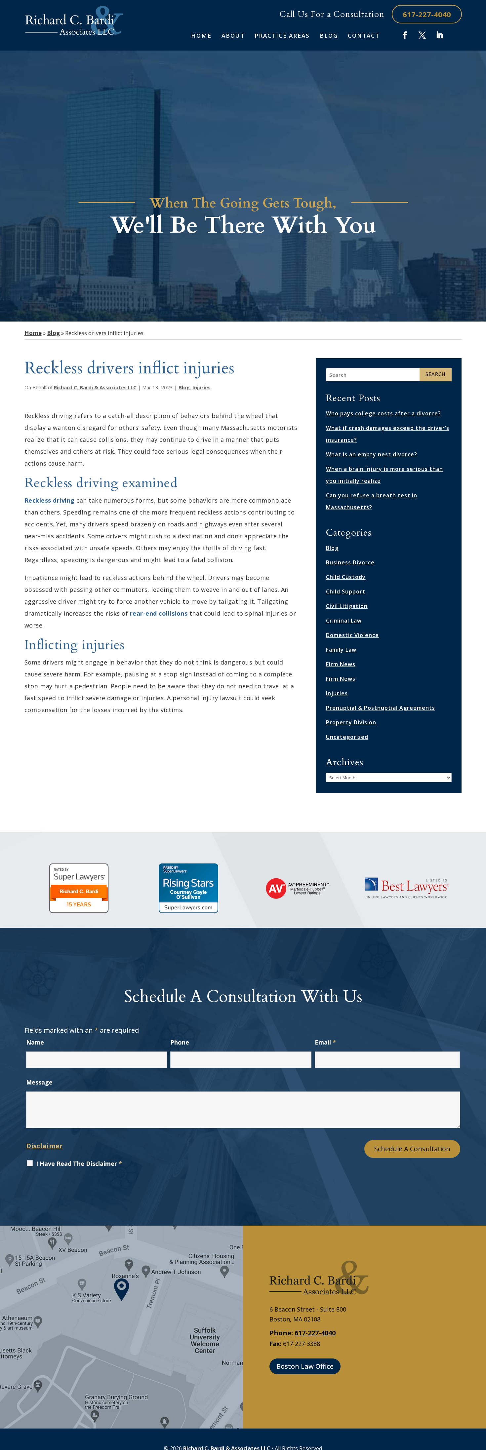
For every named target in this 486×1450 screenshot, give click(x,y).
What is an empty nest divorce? (371, 454)
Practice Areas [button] (282, 36)
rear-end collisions (159, 613)
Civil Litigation (347, 606)
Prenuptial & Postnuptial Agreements (380, 707)
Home (201, 36)
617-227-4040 (427, 14)
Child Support (345, 591)
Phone (179, 1042)
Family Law (341, 649)
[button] (479, 1402)
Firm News (340, 664)
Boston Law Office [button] (305, 1366)
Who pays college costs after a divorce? (383, 413)
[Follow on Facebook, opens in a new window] (405, 35)
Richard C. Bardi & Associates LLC (95, 387)
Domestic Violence (352, 635)
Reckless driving (49, 500)
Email (325, 1042)
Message (39, 1082)
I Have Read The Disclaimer (79, 1163)
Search (435, 374)
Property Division (351, 722)
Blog (329, 36)
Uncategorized (347, 737)
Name (35, 1042)
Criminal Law (344, 620)
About (233, 36)
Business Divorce (350, 562)
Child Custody (346, 577)
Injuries (201, 387)
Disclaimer (44, 1145)
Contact (364, 36)
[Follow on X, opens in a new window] (422, 35)
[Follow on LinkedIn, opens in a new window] (439, 35)
